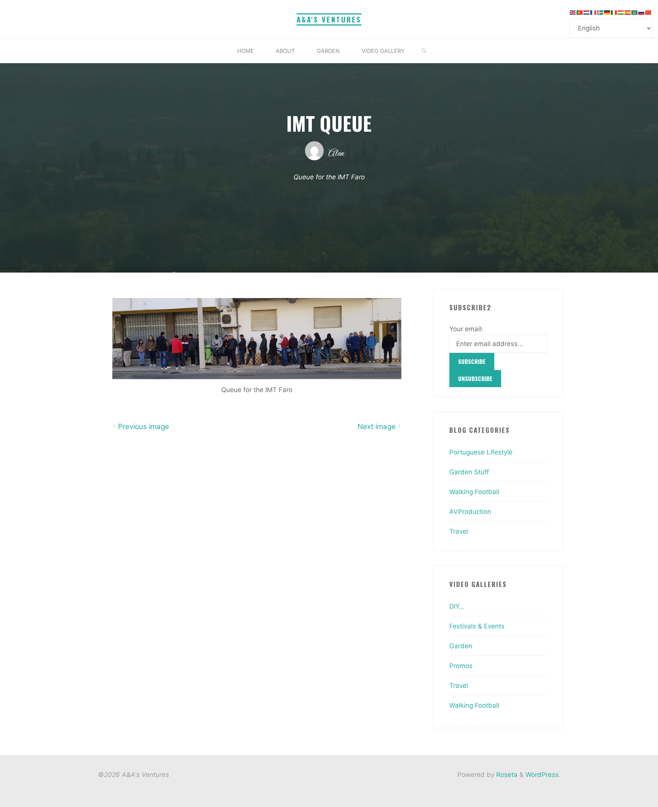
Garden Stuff (469, 472)
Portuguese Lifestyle (481, 452)
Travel (458, 531)
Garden (460, 646)
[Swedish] (600, 12)
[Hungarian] (621, 12)
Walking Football (474, 492)
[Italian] (614, 12)
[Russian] (641, 12)
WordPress (542, 774)
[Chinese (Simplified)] (648, 12)
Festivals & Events (477, 626)
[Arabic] (634, 12)
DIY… (456, 606)
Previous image (143, 426)
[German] (607, 12)
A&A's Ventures (329, 19)
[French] (593, 12)
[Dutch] (586, 12)
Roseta (505, 774)
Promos (461, 666)
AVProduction (470, 511)
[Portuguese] (580, 12)
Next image (377, 426)
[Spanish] (627, 12)
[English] (573, 12)
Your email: (466, 329)
